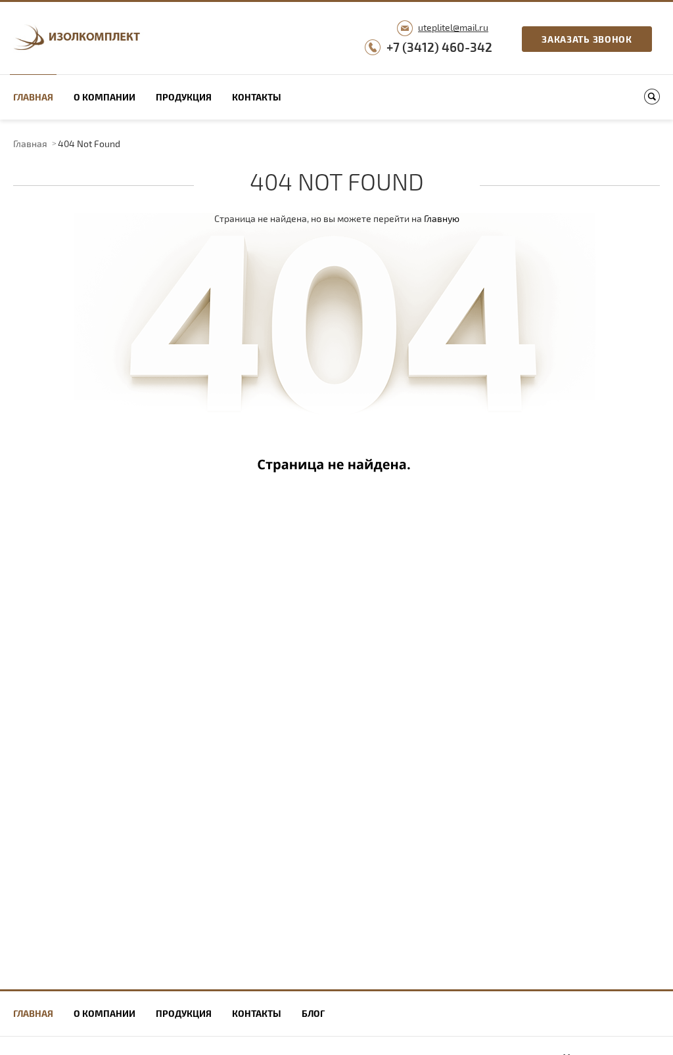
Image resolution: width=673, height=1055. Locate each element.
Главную (441, 218)
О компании (104, 96)
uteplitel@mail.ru (453, 27)
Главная (33, 96)
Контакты (256, 96)
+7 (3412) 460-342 (439, 47)
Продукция (184, 96)
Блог (313, 1013)
